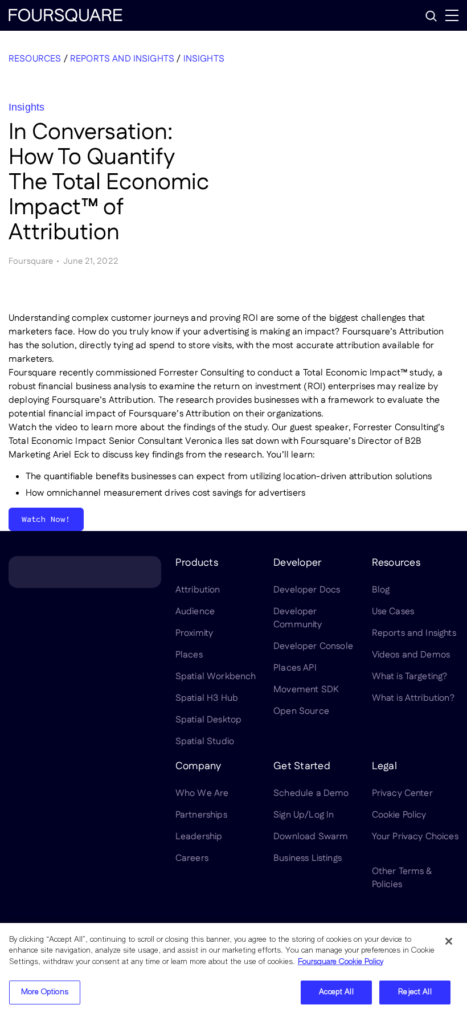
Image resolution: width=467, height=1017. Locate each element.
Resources (35, 59)
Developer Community (297, 618)
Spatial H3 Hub (206, 698)
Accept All (336, 992)
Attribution (197, 590)
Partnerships (201, 815)
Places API (295, 668)
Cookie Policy (399, 815)
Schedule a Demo (311, 793)
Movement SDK (306, 689)
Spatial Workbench (215, 676)
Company (198, 766)
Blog (381, 590)
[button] (431, 16)
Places (189, 654)
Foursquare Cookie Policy (340, 962)
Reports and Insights (122, 59)
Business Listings (307, 858)
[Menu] (451, 15)
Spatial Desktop (208, 719)
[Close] (448, 941)
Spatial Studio (204, 741)
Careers (191, 858)
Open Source (301, 711)
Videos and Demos (411, 654)
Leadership (199, 836)
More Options (44, 992)
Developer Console (313, 646)
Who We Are (202, 793)
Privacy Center (402, 793)
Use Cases (393, 611)
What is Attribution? (413, 698)
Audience (195, 611)
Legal (384, 766)
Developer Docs (306, 590)
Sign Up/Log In (303, 815)
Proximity (194, 633)
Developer (297, 563)
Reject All (414, 992)
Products (196, 563)
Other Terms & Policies (402, 878)
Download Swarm (310, 836)
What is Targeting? (410, 676)
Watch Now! (46, 519)
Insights (203, 59)
